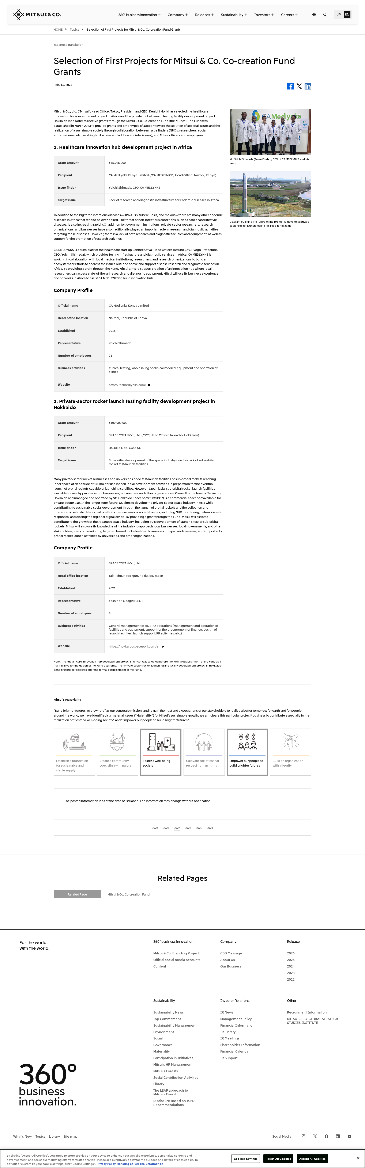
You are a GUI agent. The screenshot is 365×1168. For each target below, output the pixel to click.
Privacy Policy (106, 1164)
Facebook (290, 86)
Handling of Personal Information (140, 1164)
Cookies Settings (245, 1158)
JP (338, 14)
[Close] (358, 1158)
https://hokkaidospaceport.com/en (134, 646)
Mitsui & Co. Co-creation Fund (129, 894)
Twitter (299, 86)
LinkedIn (308, 86)
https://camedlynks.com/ (127, 385)
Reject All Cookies (278, 1158)
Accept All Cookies (312, 1158)
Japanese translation (68, 44)
